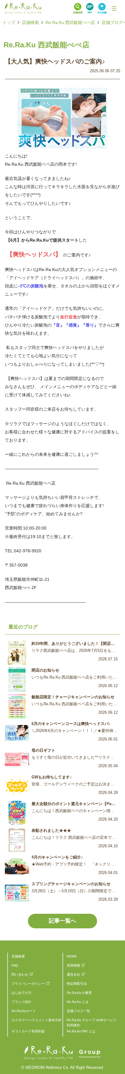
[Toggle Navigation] (114, 8)
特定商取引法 (77, 983)
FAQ (15, 965)
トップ (8, 22)
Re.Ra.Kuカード (24, 1011)
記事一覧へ (62, 921)
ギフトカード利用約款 (28, 1031)
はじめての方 (22, 992)
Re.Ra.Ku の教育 (79, 992)
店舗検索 (30, 22)
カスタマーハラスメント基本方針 (37, 1020)
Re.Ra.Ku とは (78, 1002)
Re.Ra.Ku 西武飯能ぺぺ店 (70, 22)
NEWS (71, 956)
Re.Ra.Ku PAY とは (81, 1031)
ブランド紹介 (22, 1002)
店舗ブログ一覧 (78, 1011)
